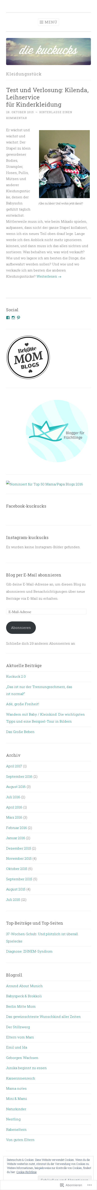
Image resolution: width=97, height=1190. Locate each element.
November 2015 (19, 858)
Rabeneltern (16, 1129)
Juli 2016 (13, 797)
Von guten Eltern (20, 1139)
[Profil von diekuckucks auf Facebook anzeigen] (8, 317)
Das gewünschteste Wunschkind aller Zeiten (43, 1016)
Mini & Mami (16, 1098)
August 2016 (16, 786)
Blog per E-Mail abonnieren (33, 575)
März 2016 (14, 817)
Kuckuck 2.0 (16, 676)
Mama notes (16, 1088)
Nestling (13, 1119)
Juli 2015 (13, 899)
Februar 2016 (16, 827)
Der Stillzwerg (18, 1027)
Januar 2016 (15, 838)
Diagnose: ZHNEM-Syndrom (29, 951)
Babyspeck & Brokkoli (24, 996)
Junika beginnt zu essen (26, 1068)
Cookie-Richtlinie (26, 1172)
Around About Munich (24, 986)
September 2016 (19, 776)
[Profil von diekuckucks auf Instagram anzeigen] (13, 317)
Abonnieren (21, 627)
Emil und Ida (16, 1047)
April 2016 (14, 807)
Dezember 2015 (18, 848)
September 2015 (19, 879)
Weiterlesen (49, 276)
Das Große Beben (20, 731)
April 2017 (14, 766)
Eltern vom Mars (20, 1037)
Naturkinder (16, 1109)
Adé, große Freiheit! (22, 704)
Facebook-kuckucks (26, 506)
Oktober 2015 (16, 868)
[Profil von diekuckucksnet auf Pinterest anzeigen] (18, 317)
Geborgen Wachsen (22, 1057)
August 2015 (15, 889)
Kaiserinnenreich (20, 1078)
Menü (51, 22)
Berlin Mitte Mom (21, 1006)
